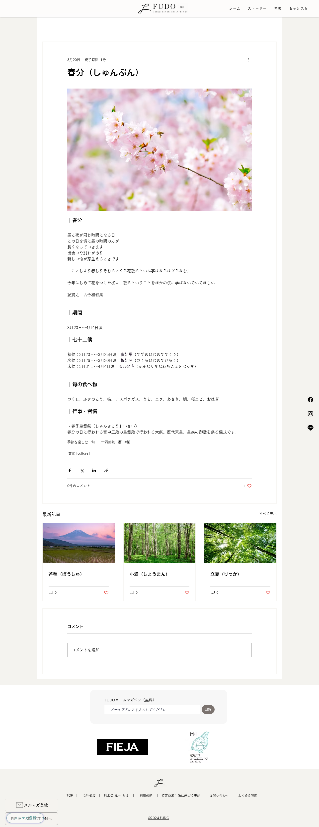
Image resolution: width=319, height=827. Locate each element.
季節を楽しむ (77, 442)
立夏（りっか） (226, 574)
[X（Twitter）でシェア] (82, 470)
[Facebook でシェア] (69, 470)
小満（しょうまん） (150, 574)
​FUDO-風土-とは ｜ (119, 795)
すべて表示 (268, 513)
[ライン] (310, 427)
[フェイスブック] (310, 399)
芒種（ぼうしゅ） (66, 574)
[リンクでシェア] (106, 470)
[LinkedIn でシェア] (94, 470)
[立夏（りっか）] (240, 543)
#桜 (127, 442)
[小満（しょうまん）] (160, 543)
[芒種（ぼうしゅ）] (79, 543)
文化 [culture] (79, 453)
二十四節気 (106, 442)
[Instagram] (310, 413)
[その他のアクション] (249, 60)
